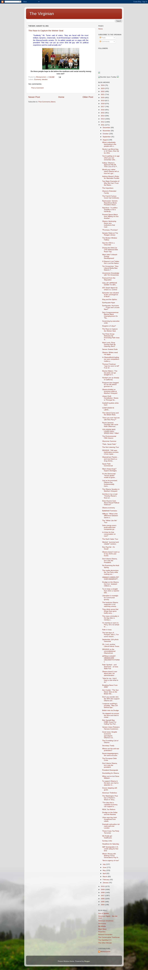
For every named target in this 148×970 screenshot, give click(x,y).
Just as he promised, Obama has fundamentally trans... (109, 483)
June (105, 867)
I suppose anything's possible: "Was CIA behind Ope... (110, 705)
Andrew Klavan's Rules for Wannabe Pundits (110, 177)
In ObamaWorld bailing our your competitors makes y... (110, 359)
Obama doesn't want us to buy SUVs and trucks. (111, 554)
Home (61, 97)
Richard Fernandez (105, 934)
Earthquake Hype (108, 302)
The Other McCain (105, 943)
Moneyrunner (105, 951)
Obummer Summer (109, 441)
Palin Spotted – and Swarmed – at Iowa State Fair (110, 666)
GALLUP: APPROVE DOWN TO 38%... (109, 284)
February (106, 879)
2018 (103, 103)
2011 (103, 125)
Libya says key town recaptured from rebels (109, 819)
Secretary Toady (108, 745)
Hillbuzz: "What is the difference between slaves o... (110, 515)
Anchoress (102, 923)
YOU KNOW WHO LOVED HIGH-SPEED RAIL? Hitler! (110, 431)
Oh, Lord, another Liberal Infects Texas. (111, 645)
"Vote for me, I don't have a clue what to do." (110, 680)
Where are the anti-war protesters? (110, 749)
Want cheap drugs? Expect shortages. (109, 470)
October (106, 134)
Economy (37, 79)
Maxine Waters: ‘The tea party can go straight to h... (109, 373)
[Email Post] (59, 77)
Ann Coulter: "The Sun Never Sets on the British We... (110, 692)
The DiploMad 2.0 (104, 940)
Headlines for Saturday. (110, 844)
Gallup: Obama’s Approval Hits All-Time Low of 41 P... (110, 164)
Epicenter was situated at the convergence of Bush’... (110, 294)
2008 (103, 892)
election (45, 79)
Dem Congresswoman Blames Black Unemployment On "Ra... (110, 315)
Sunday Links (107, 841)
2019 (103, 100)
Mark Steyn (102, 929)
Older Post (88, 97)
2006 (103, 899)
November (107, 131)
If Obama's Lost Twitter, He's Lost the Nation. (110, 262)
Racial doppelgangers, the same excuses (110, 754)
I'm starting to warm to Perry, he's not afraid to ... (110, 624)
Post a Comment (37, 88)
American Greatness (105, 921)
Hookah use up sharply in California (110, 378)
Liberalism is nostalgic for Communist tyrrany (110, 597)
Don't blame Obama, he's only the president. (109, 765)
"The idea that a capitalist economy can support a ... (109, 804)
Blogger (87, 961)
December (107, 127)
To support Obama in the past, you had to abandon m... (110, 783)
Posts (103, 38)
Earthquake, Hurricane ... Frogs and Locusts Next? (110, 307)
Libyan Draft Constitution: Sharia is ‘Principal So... (110, 398)
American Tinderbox (109, 793)
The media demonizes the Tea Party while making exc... (110, 572)
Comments (105, 41)
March (105, 876)
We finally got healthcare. (107, 837)
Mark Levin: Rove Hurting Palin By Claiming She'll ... (109, 344)
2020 (103, 97)
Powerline (101, 932)
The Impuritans (107, 188)
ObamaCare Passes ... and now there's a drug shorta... (110, 459)
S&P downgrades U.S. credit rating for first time (110, 849)
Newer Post (34, 97)
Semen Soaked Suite (110, 349)
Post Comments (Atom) (47, 102)
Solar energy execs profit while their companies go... (109, 527)
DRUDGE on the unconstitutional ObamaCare (108, 651)
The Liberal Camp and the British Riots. (110, 414)
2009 (103, 889)
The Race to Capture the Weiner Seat (45, 31)
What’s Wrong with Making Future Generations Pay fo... (110, 855)
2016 (103, 110)
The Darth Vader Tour (110, 539)
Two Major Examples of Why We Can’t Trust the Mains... (110, 183)
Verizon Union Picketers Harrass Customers (111, 728)
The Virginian (41, 13)
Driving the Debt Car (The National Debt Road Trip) (110, 249)
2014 (103, 116)
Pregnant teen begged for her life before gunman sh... (110, 384)
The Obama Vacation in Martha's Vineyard (110, 490)
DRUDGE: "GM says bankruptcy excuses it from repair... (110, 452)
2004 (103, 905)
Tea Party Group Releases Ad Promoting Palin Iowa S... (110, 336)
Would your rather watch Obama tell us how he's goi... (110, 171)
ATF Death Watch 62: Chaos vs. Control (110, 289)
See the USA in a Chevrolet (108, 244)
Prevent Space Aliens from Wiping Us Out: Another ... (110, 216)
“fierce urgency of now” (110, 860)
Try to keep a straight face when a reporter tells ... (110, 591)
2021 (103, 94)
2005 (103, 902)
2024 (103, 85)
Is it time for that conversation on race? (109, 534)
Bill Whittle (102, 926)
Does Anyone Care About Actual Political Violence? (110, 502)
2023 (103, 88)
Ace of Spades (103, 913)
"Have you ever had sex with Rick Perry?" (111, 418)
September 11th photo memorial (110, 640)
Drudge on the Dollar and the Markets (109, 813)
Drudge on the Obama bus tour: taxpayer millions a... (110, 584)
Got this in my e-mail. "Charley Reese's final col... (110, 496)
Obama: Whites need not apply (110, 353)
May (104, 870)
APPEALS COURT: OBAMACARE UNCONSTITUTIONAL (111, 659)
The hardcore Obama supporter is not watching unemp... (110, 604)
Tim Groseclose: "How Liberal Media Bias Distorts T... (110, 268)
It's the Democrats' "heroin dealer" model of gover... (109, 475)
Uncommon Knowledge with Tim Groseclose (110, 274)
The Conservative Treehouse (109, 937)
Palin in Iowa (106, 630)
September (107, 137)
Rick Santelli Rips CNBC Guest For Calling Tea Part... (109, 722)
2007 (103, 895)
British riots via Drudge (110, 710)
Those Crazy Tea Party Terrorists (110, 832)
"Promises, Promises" (110, 230)
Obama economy (108, 508)
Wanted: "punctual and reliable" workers (110, 543)
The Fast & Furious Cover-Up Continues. (110, 197)
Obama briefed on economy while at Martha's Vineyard (109, 391)
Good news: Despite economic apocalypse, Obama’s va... (109, 734)
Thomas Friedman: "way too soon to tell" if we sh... (110, 366)
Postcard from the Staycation (108, 279)
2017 (103, 106)
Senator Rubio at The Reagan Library (110, 234)
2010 (103, 886)
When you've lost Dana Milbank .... (110, 777)
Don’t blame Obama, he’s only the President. (109, 560)
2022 (103, 91)
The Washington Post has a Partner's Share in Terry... (110, 798)
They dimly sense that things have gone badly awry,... (110, 611)
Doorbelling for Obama (110, 773)
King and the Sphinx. (109, 299)
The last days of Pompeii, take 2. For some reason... (110, 634)
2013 (103, 119)
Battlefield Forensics (109, 511)
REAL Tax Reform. (109, 809)
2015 (103, 113)
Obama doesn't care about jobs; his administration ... (109, 673)
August (105, 140)
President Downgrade (110, 770)
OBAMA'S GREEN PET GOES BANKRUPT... (110, 578)
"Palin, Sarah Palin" (109, 444)
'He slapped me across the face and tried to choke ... (110, 715)
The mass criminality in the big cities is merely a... (110, 618)
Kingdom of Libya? (109, 326)
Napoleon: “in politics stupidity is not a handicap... (109, 209)
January (106, 882)
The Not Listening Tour (110, 447)
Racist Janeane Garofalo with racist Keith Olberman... (110, 424)
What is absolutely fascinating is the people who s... (109, 144)
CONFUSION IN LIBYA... (108, 409)
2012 (103, 122)
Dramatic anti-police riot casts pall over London (111, 826)
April (104, 873)
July (104, 864)
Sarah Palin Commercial (107, 465)
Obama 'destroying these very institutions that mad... (109, 224)
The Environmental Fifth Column (109, 437)
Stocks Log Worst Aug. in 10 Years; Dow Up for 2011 (110, 151)
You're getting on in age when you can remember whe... (111, 158)
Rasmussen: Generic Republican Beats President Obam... (110, 202)
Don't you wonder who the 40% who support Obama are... (110, 698)
